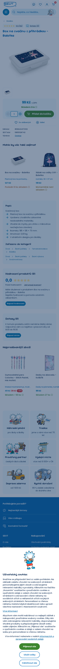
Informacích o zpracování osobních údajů (35, 637)
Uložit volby (29, 654)
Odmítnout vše (29, 663)
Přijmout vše (29, 646)
